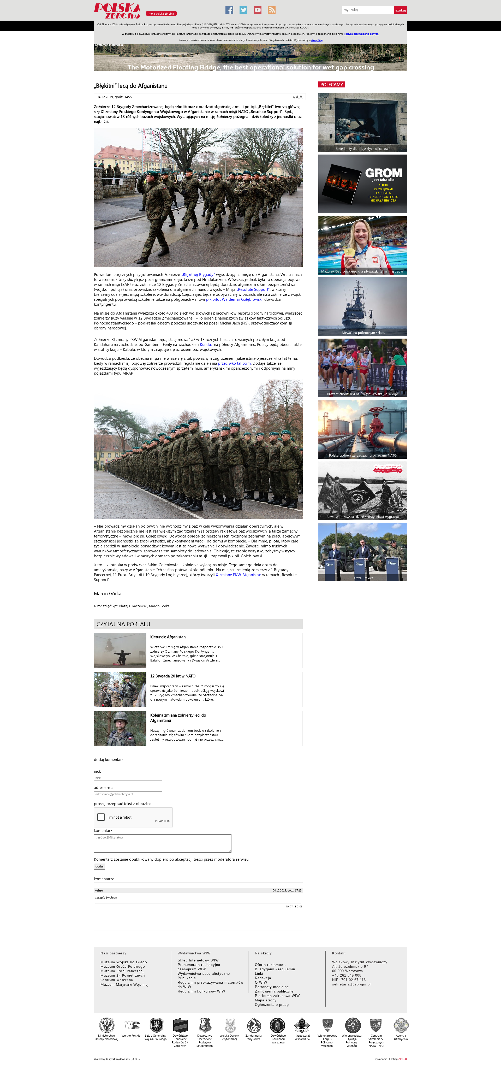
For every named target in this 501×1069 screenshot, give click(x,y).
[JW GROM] (363, 184)
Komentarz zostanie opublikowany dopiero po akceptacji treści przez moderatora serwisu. (171, 859)
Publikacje (187, 978)
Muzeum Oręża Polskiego (122, 966)
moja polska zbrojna (161, 13)
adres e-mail (106, 787)
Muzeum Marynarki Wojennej (124, 984)
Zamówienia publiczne (274, 991)
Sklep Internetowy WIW (198, 960)
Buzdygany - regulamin (275, 969)
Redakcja (263, 978)
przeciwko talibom (234, 363)
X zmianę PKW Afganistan (238, 574)
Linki (259, 974)
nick (99, 771)
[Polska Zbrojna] (156, 18)
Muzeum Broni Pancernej (122, 970)
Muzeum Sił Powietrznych (122, 975)
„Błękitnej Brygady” (198, 274)
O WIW (261, 982)
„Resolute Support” (253, 289)
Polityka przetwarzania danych (361, 33)
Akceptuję (317, 40)
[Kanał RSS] (272, 10)
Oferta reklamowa (270, 965)
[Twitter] (243, 10)
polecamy (331, 84)
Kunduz (206, 344)
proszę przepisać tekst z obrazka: (124, 803)
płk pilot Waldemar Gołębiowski (234, 299)
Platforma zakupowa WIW (277, 996)
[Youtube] (257, 10)
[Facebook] (229, 10)
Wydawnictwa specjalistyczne (204, 974)
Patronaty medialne (272, 987)
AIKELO (402, 1058)
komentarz (104, 830)
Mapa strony (266, 1000)
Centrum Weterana (116, 979)
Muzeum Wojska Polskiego (123, 962)
